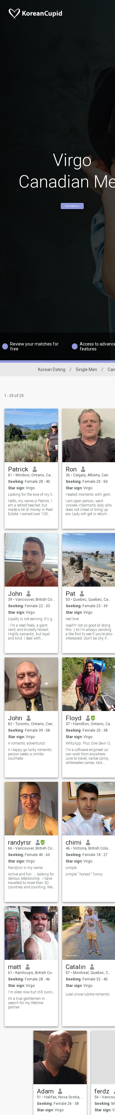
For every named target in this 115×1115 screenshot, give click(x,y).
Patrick (18, 469)
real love (72, 619)
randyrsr (19, 842)
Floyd (74, 718)
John (15, 593)
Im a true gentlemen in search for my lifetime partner (26, 1002)
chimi (74, 842)
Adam (45, 1091)
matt (14, 967)
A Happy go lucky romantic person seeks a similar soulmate (30, 754)
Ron (71, 469)
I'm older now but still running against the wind (31, 992)
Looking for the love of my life (31, 494)
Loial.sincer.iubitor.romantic (88, 994)
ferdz (101, 1091)
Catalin (76, 967)
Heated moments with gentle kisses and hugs (89, 494)
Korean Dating (51, 369)
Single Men (86, 369)
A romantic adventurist (26, 743)
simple (71, 868)
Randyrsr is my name (25, 868)
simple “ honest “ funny (84, 874)
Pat (70, 593)
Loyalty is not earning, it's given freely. (31, 619)
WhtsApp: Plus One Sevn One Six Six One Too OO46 (89, 743)
